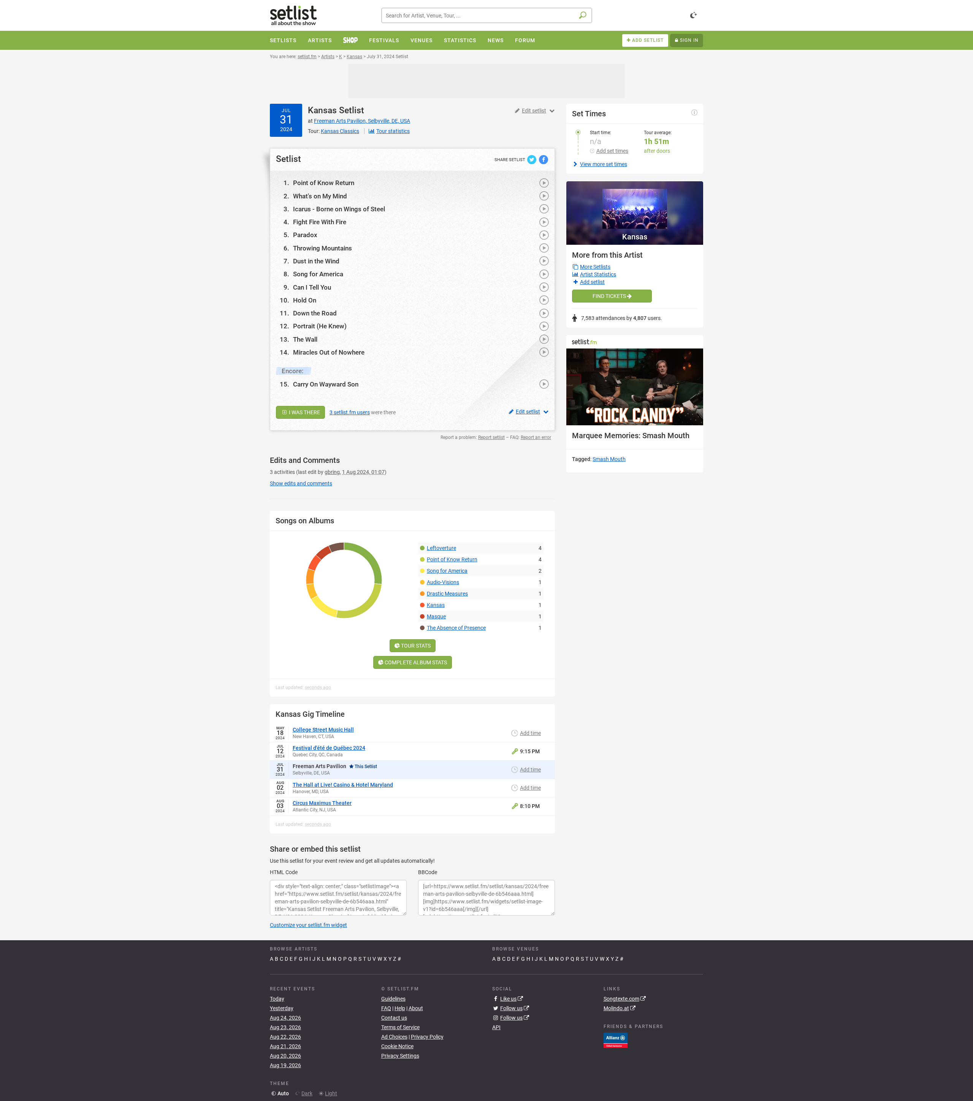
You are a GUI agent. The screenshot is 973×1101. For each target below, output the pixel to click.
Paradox (305, 235)
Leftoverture (441, 548)
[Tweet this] (532, 159)
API (496, 1027)
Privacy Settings (400, 1056)
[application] (634, 387)
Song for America (318, 274)
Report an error (536, 437)
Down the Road (315, 313)
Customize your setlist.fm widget (308, 925)
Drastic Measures (447, 594)
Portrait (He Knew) (320, 326)
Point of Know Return (323, 183)
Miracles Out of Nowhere (328, 352)
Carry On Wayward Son (325, 384)
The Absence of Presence (456, 628)
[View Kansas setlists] (634, 205)
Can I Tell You (312, 287)
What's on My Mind (320, 196)
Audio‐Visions (443, 582)
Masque (436, 616)
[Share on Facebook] (543, 159)
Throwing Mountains (322, 248)
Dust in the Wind (316, 261)
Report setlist (491, 437)
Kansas (322, 110)
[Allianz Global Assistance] (616, 1040)
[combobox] (486, 15)
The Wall (305, 339)
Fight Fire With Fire (319, 222)
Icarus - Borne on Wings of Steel (339, 209)
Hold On (304, 300)
